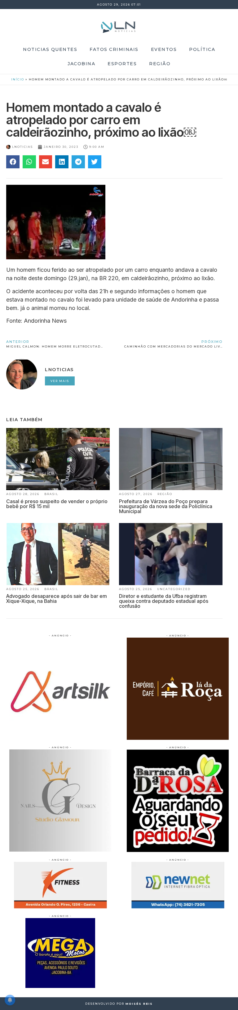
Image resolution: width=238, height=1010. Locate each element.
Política (202, 49)
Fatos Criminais (114, 49)
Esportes (122, 63)
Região (159, 63)
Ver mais (60, 381)
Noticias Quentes (50, 49)
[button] (13, 162)
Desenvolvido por (119, 1003)
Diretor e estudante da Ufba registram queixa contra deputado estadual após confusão (163, 601)
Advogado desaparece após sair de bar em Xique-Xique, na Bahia (56, 598)
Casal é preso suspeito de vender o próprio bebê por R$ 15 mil (57, 503)
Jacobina (81, 63)
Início (17, 79)
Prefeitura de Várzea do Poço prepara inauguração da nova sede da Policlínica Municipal (165, 506)
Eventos (164, 49)
